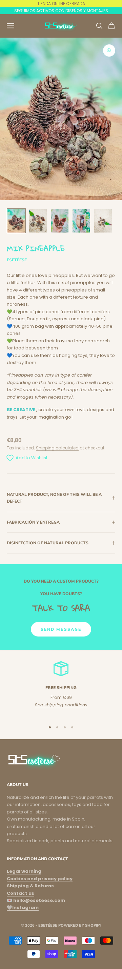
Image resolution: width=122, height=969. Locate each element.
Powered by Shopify (79, 925)
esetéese (17, 259)
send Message (61, 629)
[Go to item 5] (103, 220)
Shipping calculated (57, 448)
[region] (61, 688)
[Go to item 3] (59, 220)
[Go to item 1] (16, 220)
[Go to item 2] (37, 220)
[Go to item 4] (81, 220)
